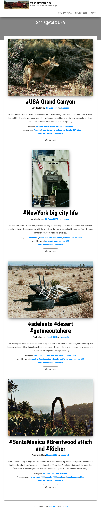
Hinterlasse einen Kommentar (50, 133)
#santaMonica (45, 359)
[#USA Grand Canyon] (50, 67)
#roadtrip (34, 359)
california (64, 359)
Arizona (37, 130)
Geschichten (33, 237)
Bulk (67, 506)
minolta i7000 (51, 477)
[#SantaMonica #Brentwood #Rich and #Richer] (50, 407)
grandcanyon (59, 130)
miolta (60, 477)
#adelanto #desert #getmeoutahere (50, 327)
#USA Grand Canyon (50, 101)
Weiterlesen (50, 140)
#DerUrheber (81, 13)
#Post (94, 13)
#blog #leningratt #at (41, 2)
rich (65, 477)
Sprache (78, 237)
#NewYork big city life (50, 212)
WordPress (53, 506)
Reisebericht (49, 126)
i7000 (43, 477)
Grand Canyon (47, 130)
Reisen (59, 126)
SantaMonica (67, 126)
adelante (55, 359)
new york (49, 241)
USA (74, 130)
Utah (79, 130)
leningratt (65, 108)
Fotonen (39, 126)
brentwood (35, 477)
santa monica (59, 241)
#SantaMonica (65, 13)
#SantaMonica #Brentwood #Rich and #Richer (50, 445)
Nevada (69, 130)
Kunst (41, 237)
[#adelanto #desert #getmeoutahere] (50, 289)
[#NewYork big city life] (50, 178)
